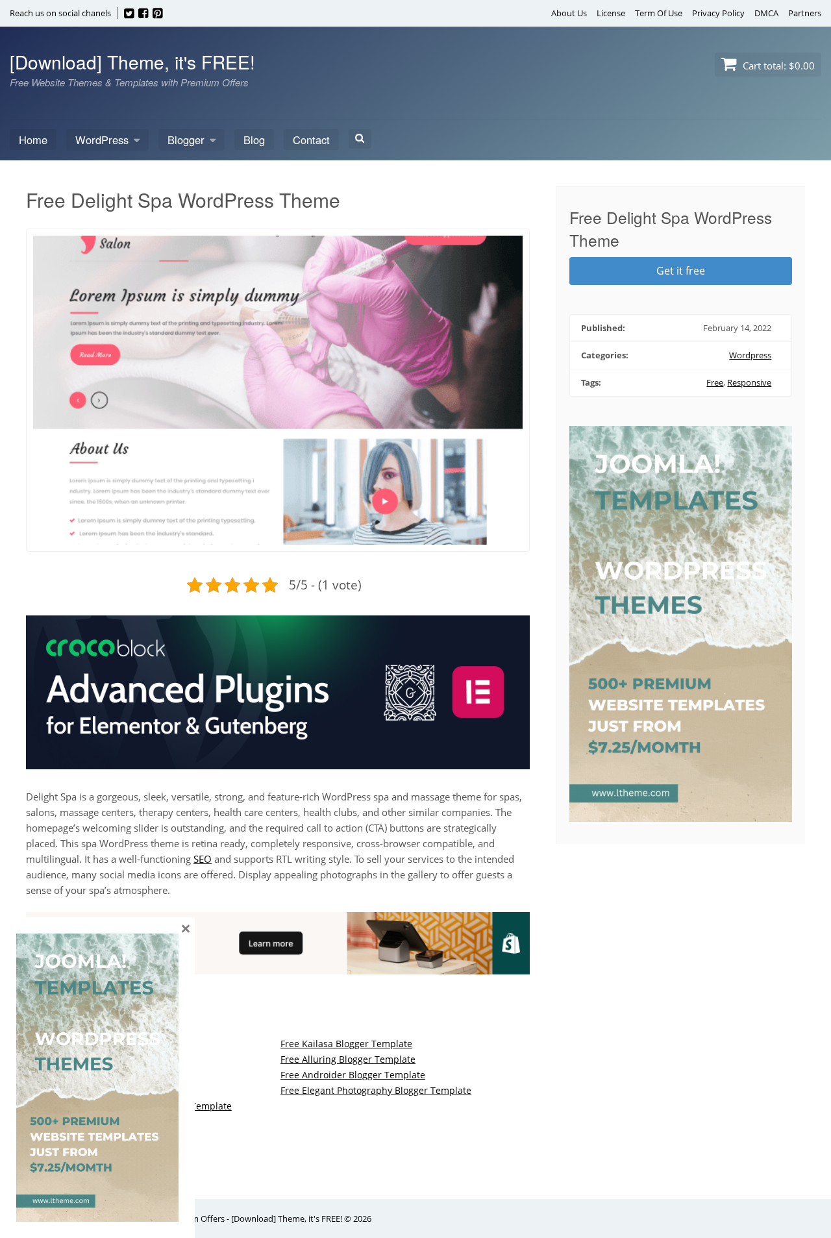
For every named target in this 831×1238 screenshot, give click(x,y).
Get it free (680, 271)
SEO (202, 858)
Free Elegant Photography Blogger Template (375, 1090)
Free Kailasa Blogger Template (346, 1043)
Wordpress (750, 355)
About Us (569, 13)
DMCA (766, 13)
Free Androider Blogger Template (352, 1075)
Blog (254, 139)
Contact (311, 139)
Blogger (186, 139)
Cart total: (777, 65)
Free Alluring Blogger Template (348, 1059)
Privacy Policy (718, 13)
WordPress (102, 139)
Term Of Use (658, 13)
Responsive (749, 382)
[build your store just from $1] (278, 966)
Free (714, 382)
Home (33, 139)
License (611, 13)
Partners (804, 13)
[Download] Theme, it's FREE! (132, 62)
